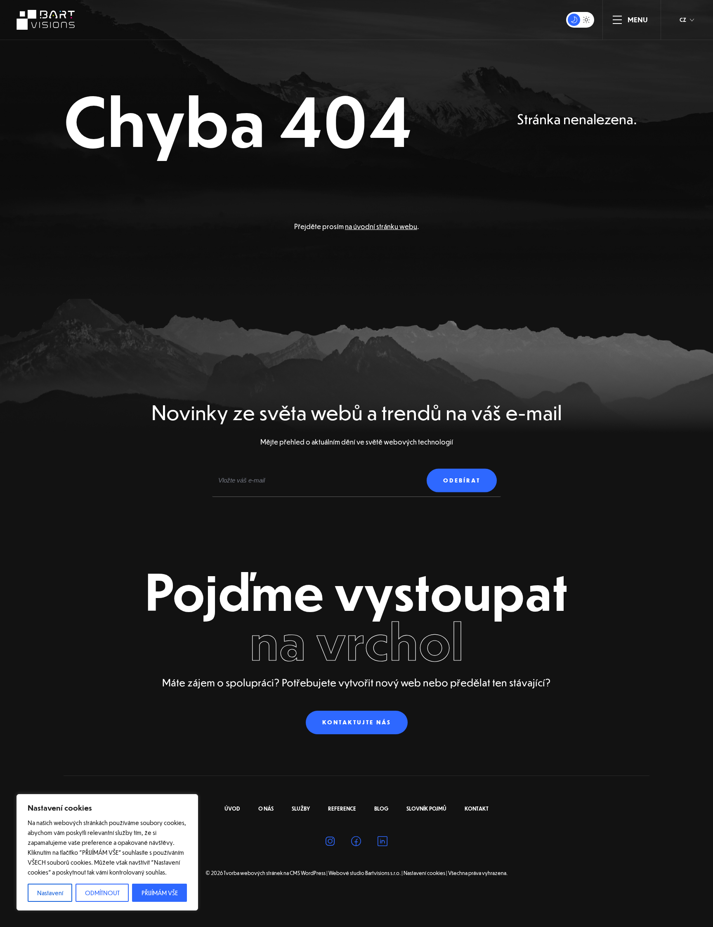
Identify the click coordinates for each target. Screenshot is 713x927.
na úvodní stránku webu (381, 226)
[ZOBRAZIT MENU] (617, 20)
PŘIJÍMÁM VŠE (160, 892)
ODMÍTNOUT (102, 892)
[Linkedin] (382, 842)
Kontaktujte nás (356, 722)
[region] (107, 852)
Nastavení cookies (424, 873)
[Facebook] (356, 842)
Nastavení (50, 892)
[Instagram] (330, 842)
